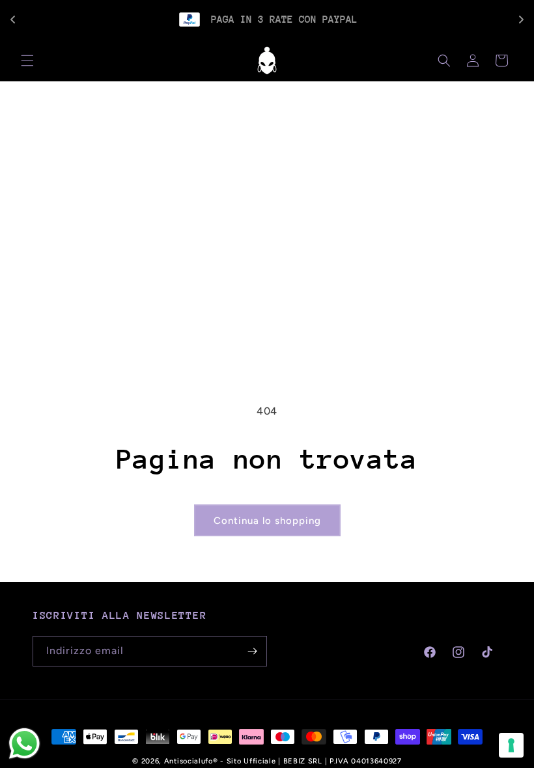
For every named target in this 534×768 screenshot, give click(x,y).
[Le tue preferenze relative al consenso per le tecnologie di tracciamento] (511, 745)
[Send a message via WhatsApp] (24, 743)
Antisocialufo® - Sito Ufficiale (220, 761)
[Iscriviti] (252, 651)
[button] (27, 60)
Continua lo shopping (267, 521)
